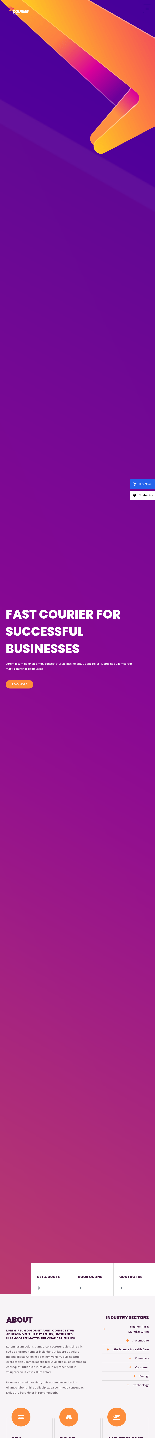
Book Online (90, 1276)
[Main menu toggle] (147, 9)
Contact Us (130, 1276)
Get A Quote (48, 1276)
